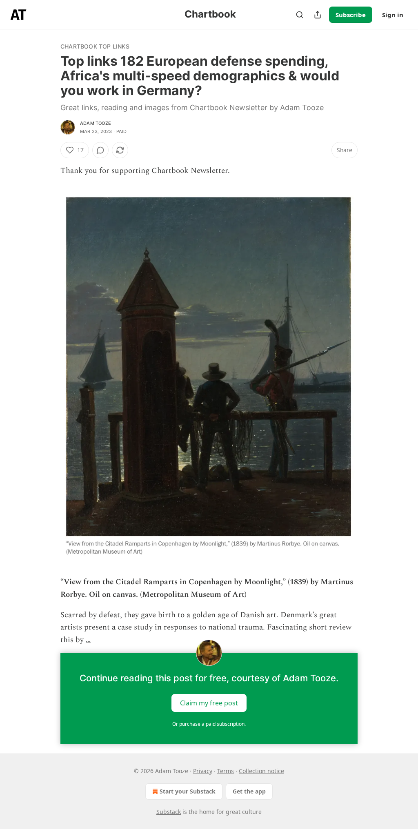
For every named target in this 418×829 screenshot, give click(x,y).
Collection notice (261, 771)
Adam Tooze (95, 123)
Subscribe (351, 15)
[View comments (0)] (100, 150)
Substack (168, 812)
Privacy (202, 771)
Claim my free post (209, 702)
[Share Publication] (317, 15)
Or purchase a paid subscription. (209, 723)
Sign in (392, 15)
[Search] (299, 15)
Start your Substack (188, 791)
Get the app (249, 791)
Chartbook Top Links (94, 46)
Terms (225, 771)
